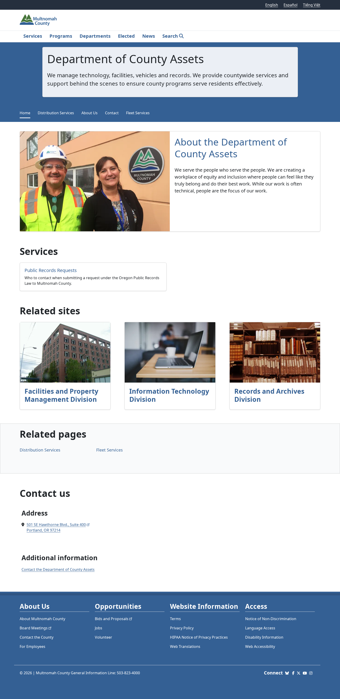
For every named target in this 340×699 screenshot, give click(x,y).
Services (32, 36)
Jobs (98, 628)
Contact (112, 112)
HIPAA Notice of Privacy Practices (199, 637)
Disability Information (264, 637)
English (271, 4)
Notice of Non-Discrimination (270, 618)
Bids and (111, 618)
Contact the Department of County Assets (58, 569)
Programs (60, 36)
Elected (126, 36)
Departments (95, 36)
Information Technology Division (169, 395)
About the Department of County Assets (231, 147)
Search (170, 36)
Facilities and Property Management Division (61, 395)
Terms (175, 618)
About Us (89, 112)
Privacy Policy (182, 628)
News (148, 36)
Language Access (260, 628)
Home (25, 112)
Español (290, 4)
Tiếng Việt (311, 4)
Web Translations (185, 646)
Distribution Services (56, 112)
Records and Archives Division (269, 395)
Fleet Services (138, 112)
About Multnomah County (42, 618)
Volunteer (103, 637)
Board (34, 628)
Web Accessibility (260, 646)
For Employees (32, 646)
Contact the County (36, 637)
